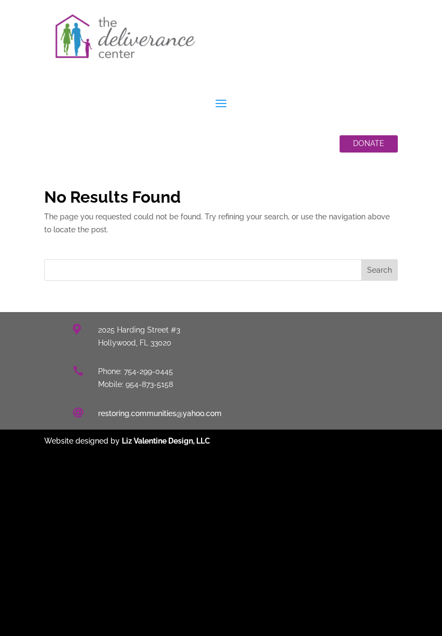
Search (379, 270)
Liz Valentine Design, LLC (166, 441)
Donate (368, 143)
